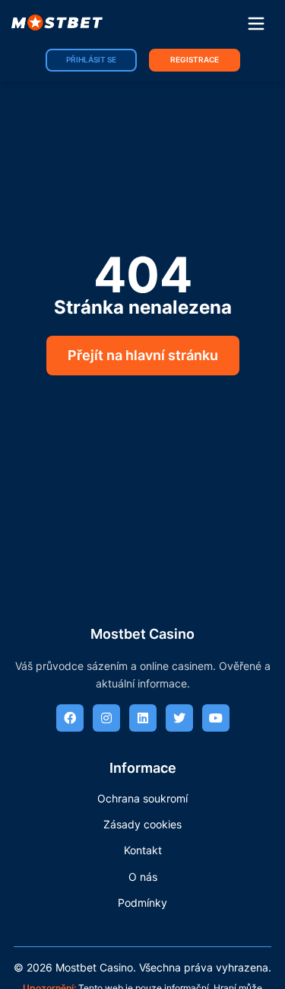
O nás (142, 876)
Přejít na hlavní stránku (143, 355)
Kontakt (143, 850)
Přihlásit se (91, 59)
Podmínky (142, 902)
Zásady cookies (142, 824)
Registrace (194, 59)
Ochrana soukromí (142, 798)
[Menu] (256, 25)
